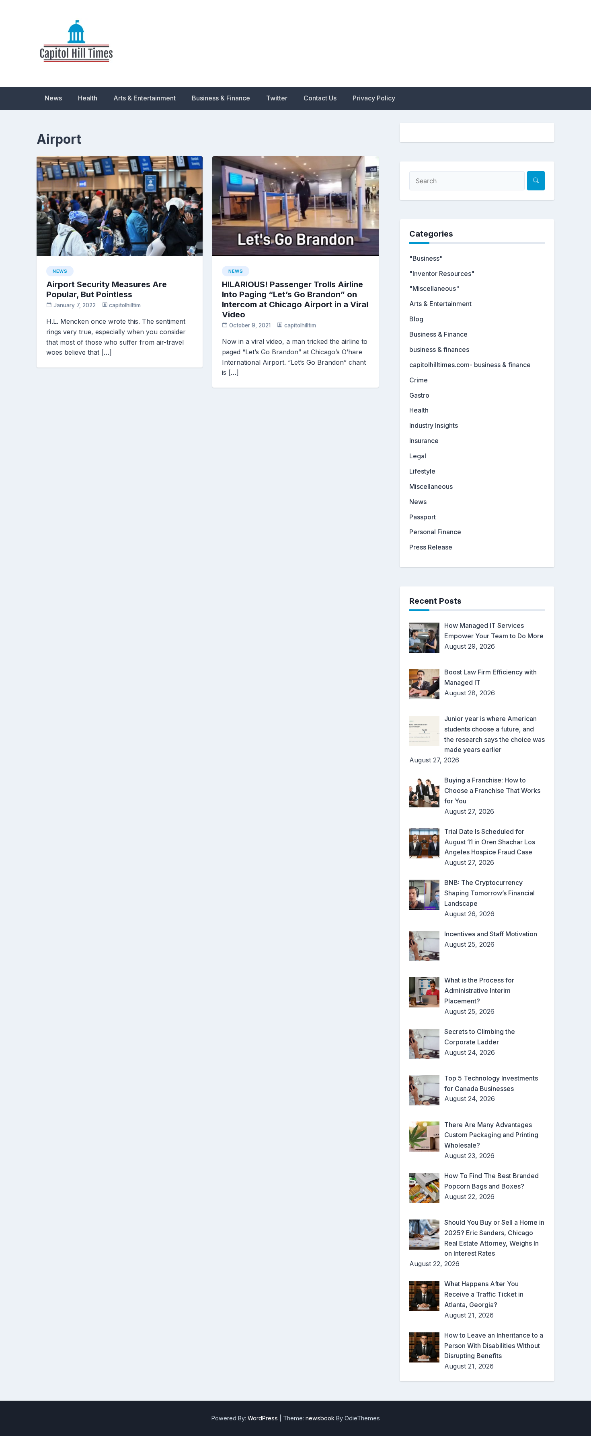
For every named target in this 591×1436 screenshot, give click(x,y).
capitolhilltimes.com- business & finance (470, 365)
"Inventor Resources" (441, 274)
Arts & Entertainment (144, 98)
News (53, 98)
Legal (417, 456)
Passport (422, 517)
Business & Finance (221, 98)
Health (87, 98)
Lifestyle (422, 471)
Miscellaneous (431, 486)
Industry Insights (433, 425)
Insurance (424, 441)
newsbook (320, 1418)
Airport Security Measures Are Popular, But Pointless (106, 289)
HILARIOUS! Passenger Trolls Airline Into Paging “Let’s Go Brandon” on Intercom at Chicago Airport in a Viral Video (295, 299)
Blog (416, 319)
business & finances (439, 349)
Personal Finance (435, 532)
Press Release (430, 547)
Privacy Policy (374, 98)
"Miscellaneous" (434, 288)
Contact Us (320, 98)
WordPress (263, 1418)
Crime (418, 380)
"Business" (426, 258)
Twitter (276, 98)
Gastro (419, 395)
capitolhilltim (125, 305)
